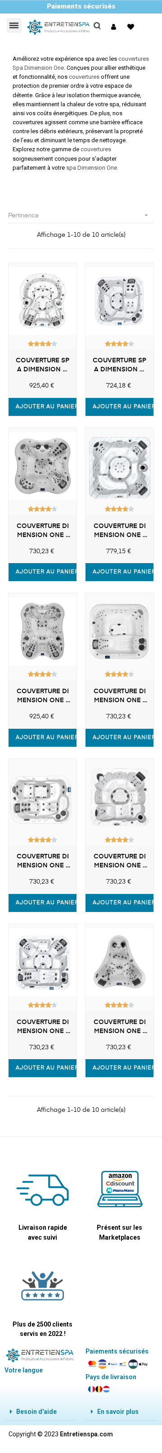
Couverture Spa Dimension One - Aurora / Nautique (119, 366)
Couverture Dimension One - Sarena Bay (43, 696)
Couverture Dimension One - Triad (43, 862)
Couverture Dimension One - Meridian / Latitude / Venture (119, 531)
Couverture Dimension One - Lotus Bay (43, 531)
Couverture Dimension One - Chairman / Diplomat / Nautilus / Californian (43, 1027)
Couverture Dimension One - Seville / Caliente (120, 696)
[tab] (40, 1412)
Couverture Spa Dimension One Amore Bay (42, 366)
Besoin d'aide (36, 1411)
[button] (114, 27)
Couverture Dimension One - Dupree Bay (120, 1027)
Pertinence (79, 215)
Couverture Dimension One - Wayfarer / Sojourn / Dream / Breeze (119, 862)
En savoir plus (118, 1411)
